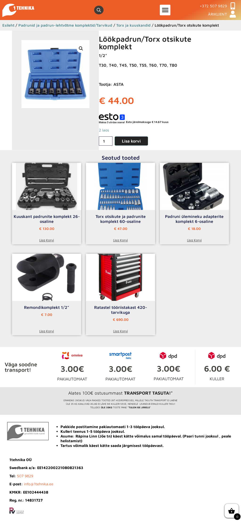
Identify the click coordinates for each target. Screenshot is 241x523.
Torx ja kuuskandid (133, 25)
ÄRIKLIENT (217, 14)
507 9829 (25, 476)
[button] (165, 10)
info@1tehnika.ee (38, 484)
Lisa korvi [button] (46, 240)
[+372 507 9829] (232, 5)
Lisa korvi (131, 141)
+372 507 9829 (213, 6)
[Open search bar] (98, 10)
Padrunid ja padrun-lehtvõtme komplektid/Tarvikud (65, 25)
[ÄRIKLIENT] (232, 14)
